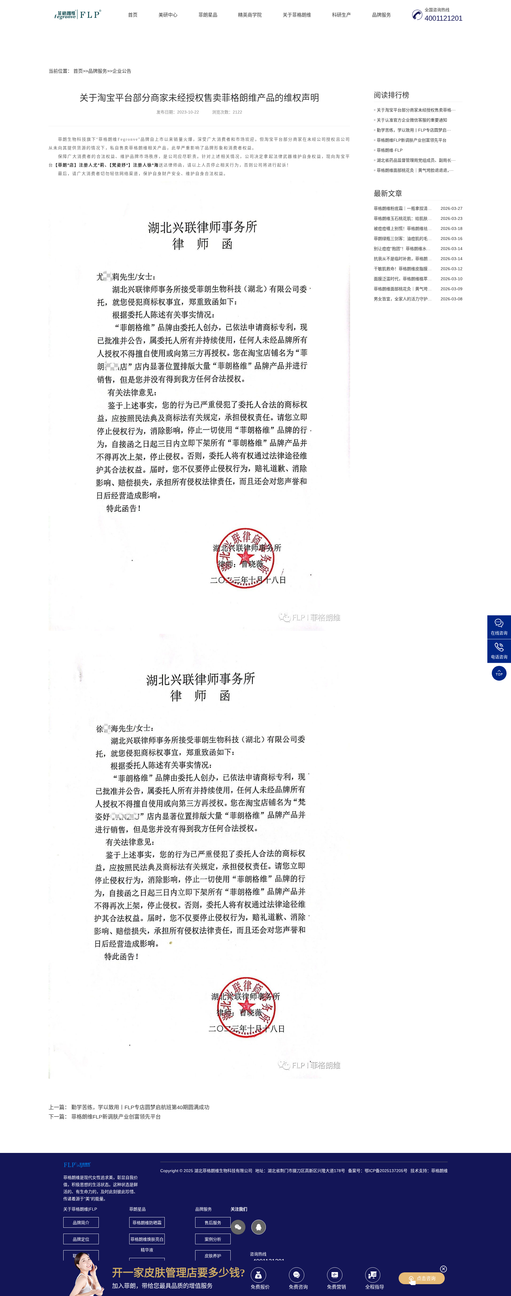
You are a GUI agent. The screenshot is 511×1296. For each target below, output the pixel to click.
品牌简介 (81, 1222)
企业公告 (121, 71)
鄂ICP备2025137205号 (386, 1170)
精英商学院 (250, 14)
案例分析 (213, 1239)
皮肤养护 (213, 1255)
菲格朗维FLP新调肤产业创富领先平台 (116, 1117)
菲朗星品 (207, 14)
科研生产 (341, 14)
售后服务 (213, 1222)
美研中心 (168, 14)
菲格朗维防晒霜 (146, 1222)
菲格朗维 (439, 1170)
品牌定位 (81, 1239)
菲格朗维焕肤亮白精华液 (147, 1240)
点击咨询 (426, 1278)
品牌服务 (381, 14)
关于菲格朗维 (297, 14)
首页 (133, 14)
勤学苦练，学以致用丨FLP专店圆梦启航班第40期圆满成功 (140, 1107)
